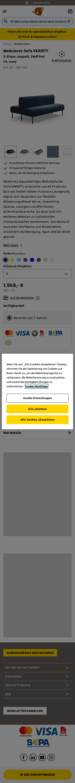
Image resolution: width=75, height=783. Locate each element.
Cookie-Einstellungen (37, 398)
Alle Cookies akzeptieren (37, 419)
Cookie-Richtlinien (36, 386)
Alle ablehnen (37, 409)
